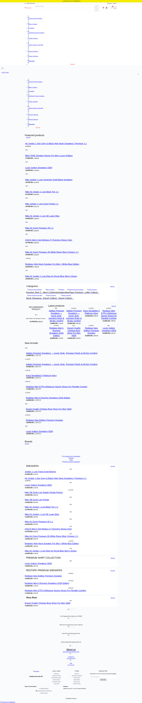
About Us (77, 673)
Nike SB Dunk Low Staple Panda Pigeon (44, 492)
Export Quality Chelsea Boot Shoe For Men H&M (48, 409)
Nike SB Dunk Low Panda (37, 500)
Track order (56, 683)
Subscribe (103, 679)
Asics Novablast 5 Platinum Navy (41, 375)
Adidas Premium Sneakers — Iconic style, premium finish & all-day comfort (56, 316)
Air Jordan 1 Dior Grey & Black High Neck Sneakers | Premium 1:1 (56, 143)
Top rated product (56, 681)
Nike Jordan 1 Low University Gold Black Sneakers (48, 180)
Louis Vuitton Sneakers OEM (38, 168)
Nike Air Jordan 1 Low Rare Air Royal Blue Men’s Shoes (51, 276)
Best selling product (56, 677)
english (114, 3)
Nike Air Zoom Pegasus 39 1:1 (39, 228)
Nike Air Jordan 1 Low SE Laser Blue (42, 216)
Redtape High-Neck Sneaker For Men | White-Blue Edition (52, 264)
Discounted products (66, 13)
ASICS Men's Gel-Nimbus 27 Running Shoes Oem (48, 240)
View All (72, 64)
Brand (56, 13)
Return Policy (77, 681)
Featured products (56, 675)
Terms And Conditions (77, 675)
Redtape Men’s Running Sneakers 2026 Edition (48, 398)
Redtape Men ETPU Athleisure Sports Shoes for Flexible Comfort (56, 387)
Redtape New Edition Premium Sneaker (91, 330)
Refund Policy (77, 679)
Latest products (56, 679)
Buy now (36, 326)
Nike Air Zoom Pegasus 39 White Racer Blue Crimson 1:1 (52, 252)
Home (50, 13)
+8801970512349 (30, 3)
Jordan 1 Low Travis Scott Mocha (40, 471)
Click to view (5, 72)
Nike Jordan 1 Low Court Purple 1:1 (41, 204)
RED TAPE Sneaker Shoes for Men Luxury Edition (49, 155)
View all (38, 127)
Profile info (56, 673)
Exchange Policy (77, 683)
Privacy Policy (77, 677)
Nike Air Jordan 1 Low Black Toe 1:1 (42, 192)
